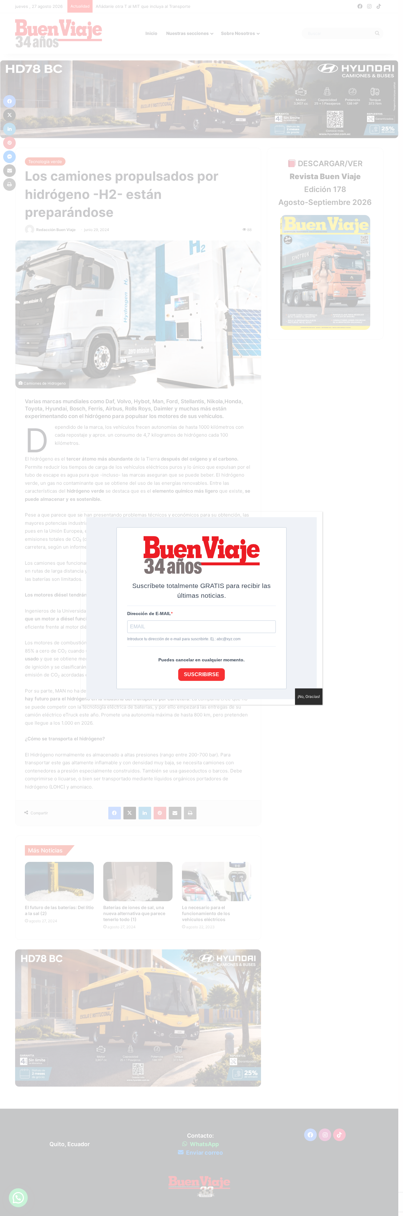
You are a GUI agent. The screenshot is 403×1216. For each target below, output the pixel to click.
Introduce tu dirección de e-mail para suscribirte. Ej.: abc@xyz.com (184, 639)
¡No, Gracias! (309, 696)
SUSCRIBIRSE (201, 674)
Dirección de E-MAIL (149, 613)
